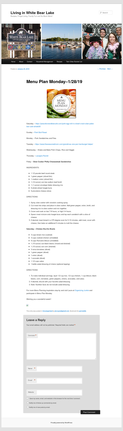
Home (13, 61)
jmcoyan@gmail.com (62, 311)
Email (31, 380)
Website (31, 392)
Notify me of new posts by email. (39, 407)
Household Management (44, 61)
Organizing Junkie (82, 290)
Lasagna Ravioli (42, 155)
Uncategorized (47, 311)
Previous (102, 69)
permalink (82, 311)
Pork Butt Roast (40, 132)
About (21, 61)
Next (109, 69)
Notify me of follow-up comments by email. (43, 403)
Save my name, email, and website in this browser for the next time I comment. (55, 398)
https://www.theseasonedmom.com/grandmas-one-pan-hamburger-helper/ (64, 144)
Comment (32, 335)
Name (31, 368)
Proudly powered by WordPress (61, 423)
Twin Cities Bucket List (74, 61)
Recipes (59, 61)
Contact (29, 61)
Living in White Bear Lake (32, 12)
